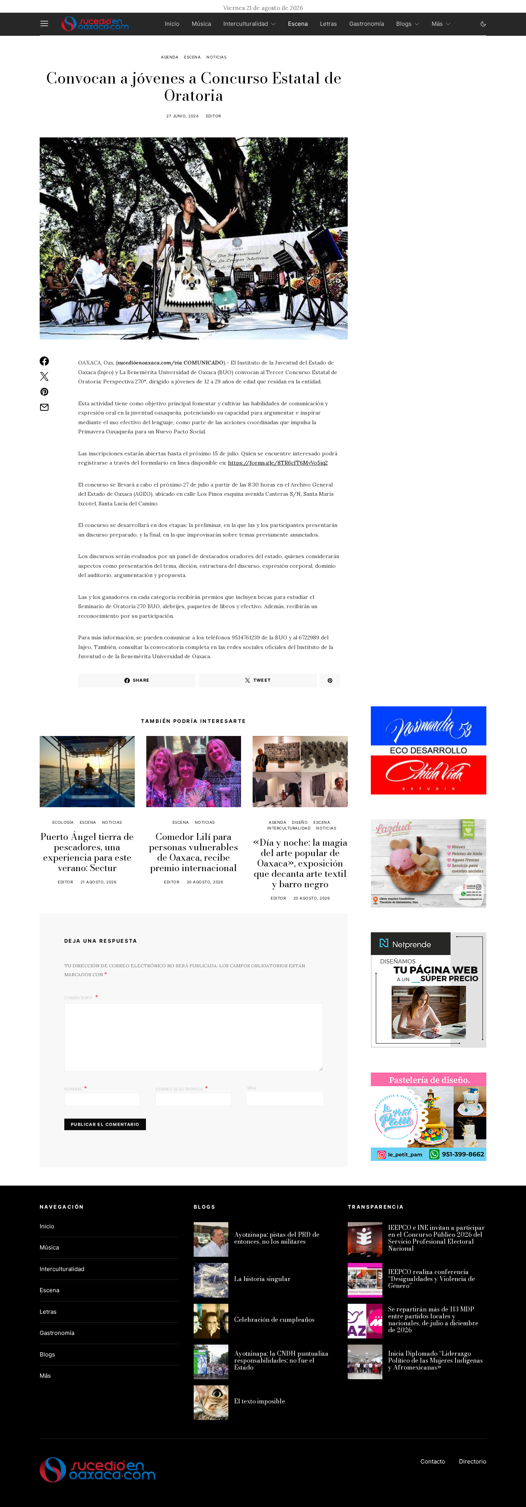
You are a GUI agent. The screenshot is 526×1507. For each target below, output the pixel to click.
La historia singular (262, 1278)
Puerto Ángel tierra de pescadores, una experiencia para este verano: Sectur (87, 852)
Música (201, 23)
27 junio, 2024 (182, 116)
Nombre (75, 1088)
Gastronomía (366, 23)
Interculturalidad (245, 23)
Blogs (404, 23)
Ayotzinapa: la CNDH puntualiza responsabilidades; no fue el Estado (281, 1360)
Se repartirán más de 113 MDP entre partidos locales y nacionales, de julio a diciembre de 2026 (433, 1320)
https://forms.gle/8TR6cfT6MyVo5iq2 (278, 462)
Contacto (432, 1461)
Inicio (172, 23)
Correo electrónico (182, 1088)
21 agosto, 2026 (98, 882)
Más (437, 23)
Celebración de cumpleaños (274, 1319)
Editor (213, 116)
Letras (328, 23)
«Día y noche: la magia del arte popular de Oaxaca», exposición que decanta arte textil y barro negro (300, 863)
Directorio (472, 1461)
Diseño (300, 822)
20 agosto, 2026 (205, 882)
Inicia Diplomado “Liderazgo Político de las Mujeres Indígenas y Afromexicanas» (435, 1360)
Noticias (216, 57)
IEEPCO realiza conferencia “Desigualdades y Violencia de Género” (431, 1278)
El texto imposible (259, 1401)
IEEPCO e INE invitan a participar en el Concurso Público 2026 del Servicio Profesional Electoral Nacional (436, 1238)
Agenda (169, 57)
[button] (483, 24)
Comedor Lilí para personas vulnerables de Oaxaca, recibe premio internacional (193, 852)
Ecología (63, 822)
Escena (298, 23)
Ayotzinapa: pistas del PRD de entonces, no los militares (276, 1238)
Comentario (79, 997)
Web (251, 1088)
